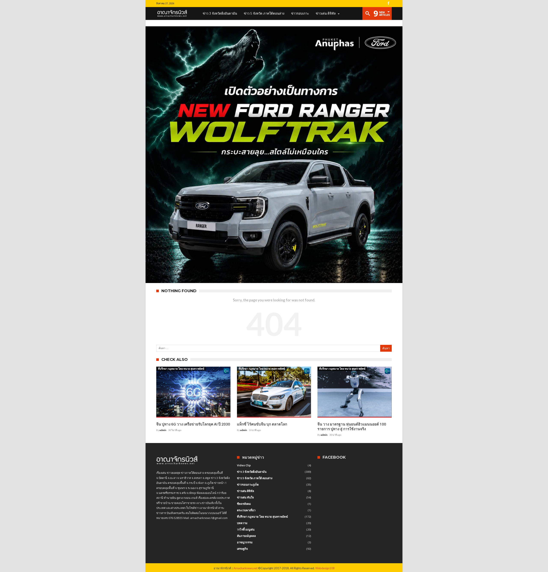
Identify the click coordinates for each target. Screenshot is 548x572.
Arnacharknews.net (246, 568)
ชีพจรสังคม (244, 504)
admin (162, 430)
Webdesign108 (325, 568)
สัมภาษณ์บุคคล (246, 536)
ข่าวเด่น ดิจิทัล (245, 491)
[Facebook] (388, 3)
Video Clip (244, 465)
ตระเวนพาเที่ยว (246, 510)
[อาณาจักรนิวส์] (173, 13)
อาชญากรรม (245, 542)
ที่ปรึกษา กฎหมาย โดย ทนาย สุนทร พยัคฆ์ (181, 368)
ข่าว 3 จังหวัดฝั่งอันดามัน (252, 472)
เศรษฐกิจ (242, 549)
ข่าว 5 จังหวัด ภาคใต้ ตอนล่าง (254, 478)
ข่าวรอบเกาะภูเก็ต (248, 484)
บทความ (242, 523)
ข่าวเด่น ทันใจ (245, 497)
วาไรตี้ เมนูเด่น (246, 529)
